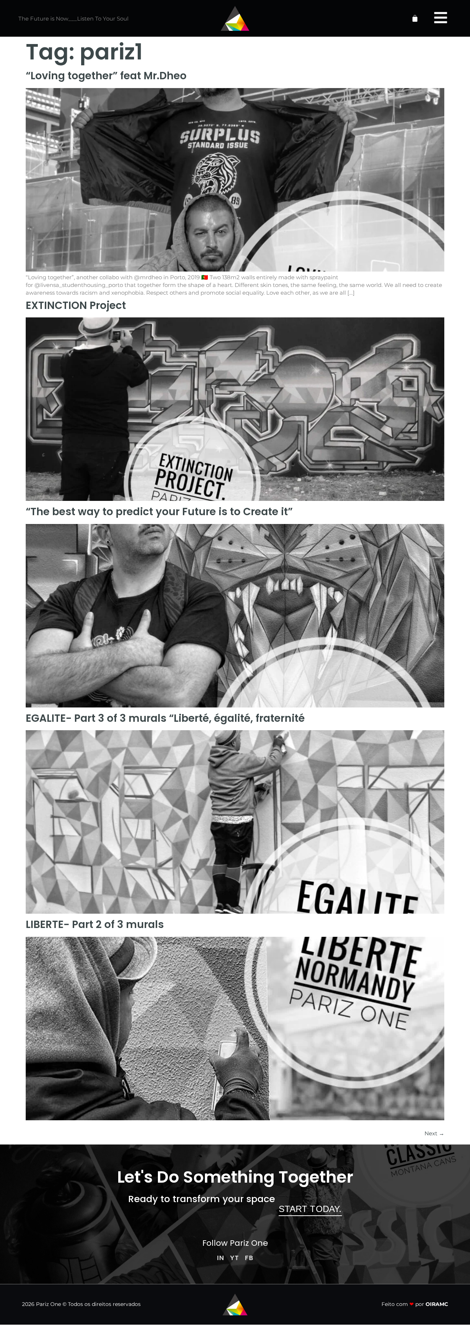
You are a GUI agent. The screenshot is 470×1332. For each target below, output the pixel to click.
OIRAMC (437, 1304)
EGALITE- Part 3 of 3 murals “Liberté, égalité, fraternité (165, 718)
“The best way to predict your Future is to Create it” (159, 512)
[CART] (415, 18)
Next (434, 1133)
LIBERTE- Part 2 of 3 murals (95, 924)
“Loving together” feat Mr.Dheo (106, 76)
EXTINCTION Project (76, 305)
